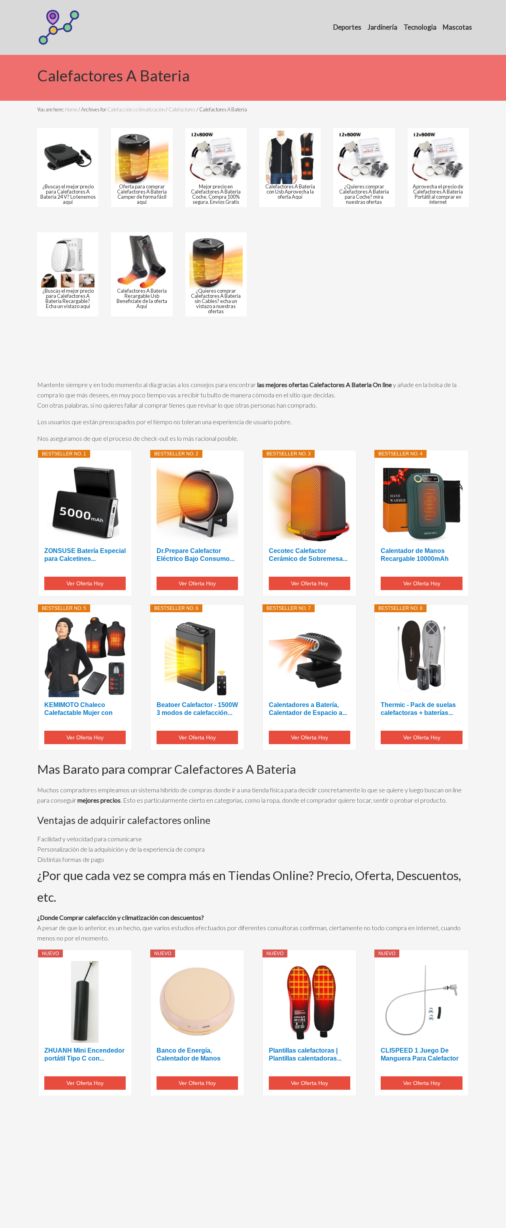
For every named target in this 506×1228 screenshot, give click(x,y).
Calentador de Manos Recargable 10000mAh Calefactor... (415, 555)
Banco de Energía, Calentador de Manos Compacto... (189, 1055)
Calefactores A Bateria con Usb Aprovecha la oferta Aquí (290, 191)
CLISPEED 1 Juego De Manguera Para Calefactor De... (420, 1055)
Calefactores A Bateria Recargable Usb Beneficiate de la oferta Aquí (142, 298)
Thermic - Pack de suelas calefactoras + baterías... (418, 708)
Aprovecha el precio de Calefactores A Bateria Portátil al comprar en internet (438, 194)
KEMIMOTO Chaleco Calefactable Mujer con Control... (78, 709)
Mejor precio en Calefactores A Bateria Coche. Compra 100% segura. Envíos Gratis (216, 194)
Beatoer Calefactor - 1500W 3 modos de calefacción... (197, 708)
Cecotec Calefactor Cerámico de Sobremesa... (308, 554)
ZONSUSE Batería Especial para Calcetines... (85, 554)
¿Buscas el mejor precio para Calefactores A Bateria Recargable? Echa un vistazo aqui (68, 298)
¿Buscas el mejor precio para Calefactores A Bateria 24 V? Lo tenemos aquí (68, 194)
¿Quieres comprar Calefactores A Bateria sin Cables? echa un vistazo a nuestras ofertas (216, 301)
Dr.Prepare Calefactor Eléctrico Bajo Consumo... (195, 554)
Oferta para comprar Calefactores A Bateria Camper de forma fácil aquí (142, 194)
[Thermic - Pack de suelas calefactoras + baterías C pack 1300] (421, 656)
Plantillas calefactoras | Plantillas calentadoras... (305, 1054)
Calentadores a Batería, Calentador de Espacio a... (308, 708)
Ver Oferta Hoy (85, 583)
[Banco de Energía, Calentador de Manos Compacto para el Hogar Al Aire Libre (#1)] (197, 1001)
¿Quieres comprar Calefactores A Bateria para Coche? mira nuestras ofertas (364, 194)
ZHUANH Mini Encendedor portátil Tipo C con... (84, 1054)
